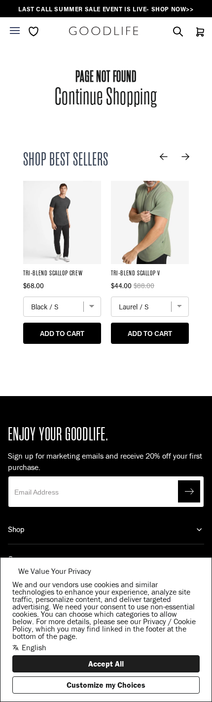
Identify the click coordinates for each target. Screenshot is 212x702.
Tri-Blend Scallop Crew (52, 273)
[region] (106, 9)
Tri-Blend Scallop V (135, 273)
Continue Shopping (106, 97)
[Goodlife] (103, 31)
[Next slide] (185, 157)
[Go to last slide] (164, 157)
